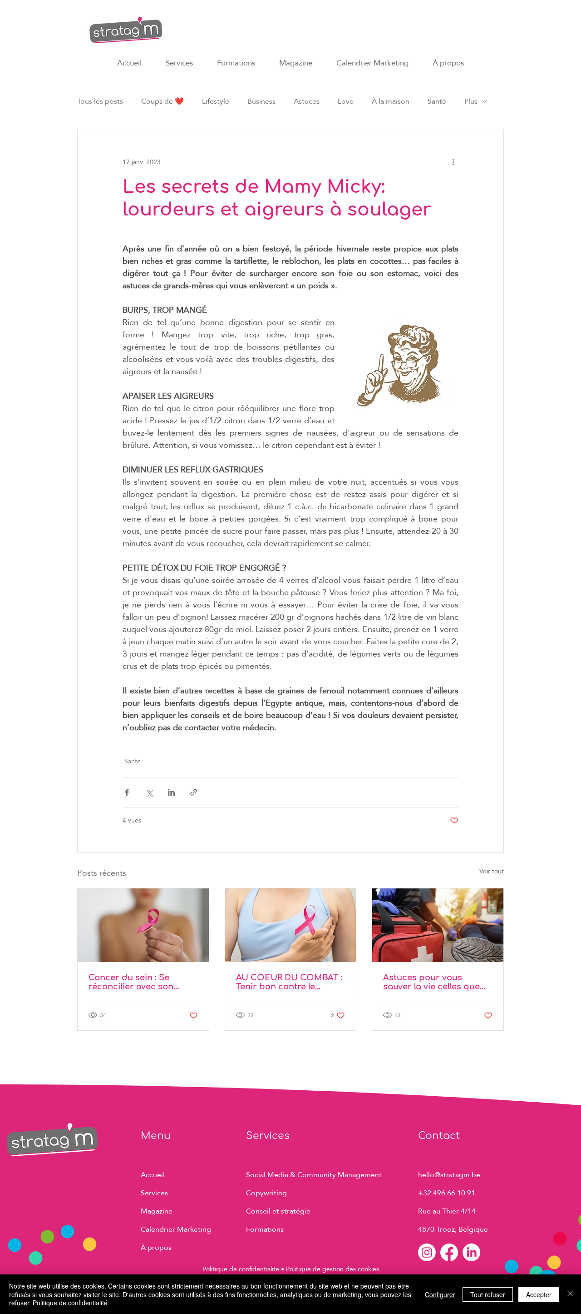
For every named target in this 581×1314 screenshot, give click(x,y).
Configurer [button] (440, 1294)
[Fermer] (570, 1294)
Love (346, 101)
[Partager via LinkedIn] (171, 792)
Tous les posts (100, 101)
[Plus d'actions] (453, 161)
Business (261, 101)
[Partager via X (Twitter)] (149, 792)
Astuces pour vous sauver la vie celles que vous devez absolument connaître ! (433, 982)
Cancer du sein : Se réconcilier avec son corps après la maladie (137, 982)
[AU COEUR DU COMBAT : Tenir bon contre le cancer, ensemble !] (290, 925)
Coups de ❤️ (162, 101)
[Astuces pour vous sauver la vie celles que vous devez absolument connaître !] (437, 925)
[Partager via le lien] (193, 792)
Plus (471, 101)
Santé (437, 101)
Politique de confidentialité (241, 1269)
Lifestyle (215, 101)
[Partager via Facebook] (127, 792)
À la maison (390, 101)
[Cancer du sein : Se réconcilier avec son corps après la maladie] (143, 925)
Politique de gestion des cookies (332, 1269)
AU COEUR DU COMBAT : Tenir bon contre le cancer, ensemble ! (289, 982)
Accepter (538, 1294)
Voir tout (491, 872)
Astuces (307, 101)
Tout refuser (487, 1294)
